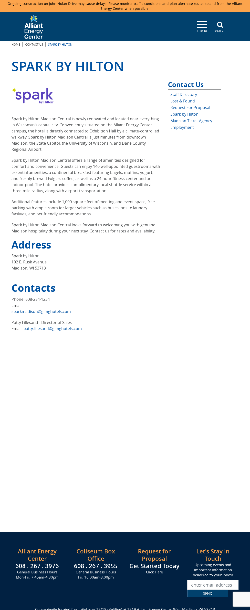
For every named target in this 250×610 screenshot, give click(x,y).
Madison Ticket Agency (191, 120)
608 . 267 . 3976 (37, 566)
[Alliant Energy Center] (33, 26)
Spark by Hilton (184, 114)
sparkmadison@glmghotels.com (41, 311)
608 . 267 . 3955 (95, 566)
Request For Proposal (190, 107)
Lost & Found (182, 101)
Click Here (154, 572)
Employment (182, 127)
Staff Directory (183, 94)
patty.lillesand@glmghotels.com (52, 328)
